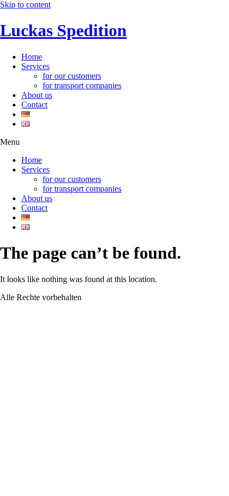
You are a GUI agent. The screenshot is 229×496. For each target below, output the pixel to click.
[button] (114, 142)
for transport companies (82, 85)
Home (31, 56)
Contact (34, 104)
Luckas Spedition (63, 30)
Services (35, 66)
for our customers (72, 75)
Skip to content (25, 4)
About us (36, 95)
